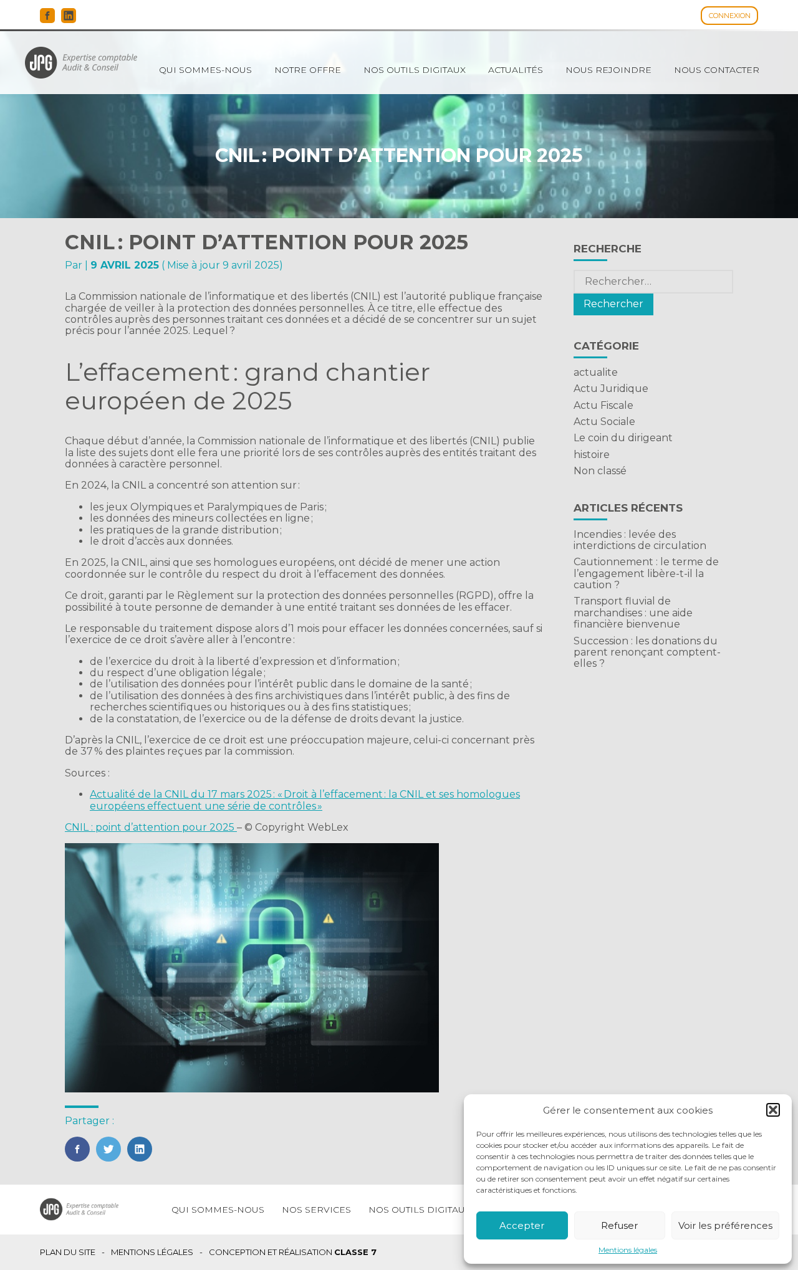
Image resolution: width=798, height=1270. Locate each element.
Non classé (600, 471)
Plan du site (67, 1252)
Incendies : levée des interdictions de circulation (640, 539)
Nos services (316, 1209)
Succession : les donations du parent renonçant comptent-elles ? (647, 652)
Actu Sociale (604, 421)
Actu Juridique (611, 388)
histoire (592, 455)
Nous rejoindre (608, 69)
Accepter (521, 1225)
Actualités (515, 69)
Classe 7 (355, 1252)
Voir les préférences (725, 1225)
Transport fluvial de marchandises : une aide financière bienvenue (633, 612)
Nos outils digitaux (414, 69)
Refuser (619, 1225)
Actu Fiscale (603, 405)
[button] (773, 1110)
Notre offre (307, 69)
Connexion (730, 15)
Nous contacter (716, 69)
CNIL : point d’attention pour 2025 (151, 827)
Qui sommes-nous (205, 69)
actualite (596, 372)
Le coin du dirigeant (623, 438)
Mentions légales (627, 1250)
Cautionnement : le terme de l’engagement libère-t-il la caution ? (646, 573)
